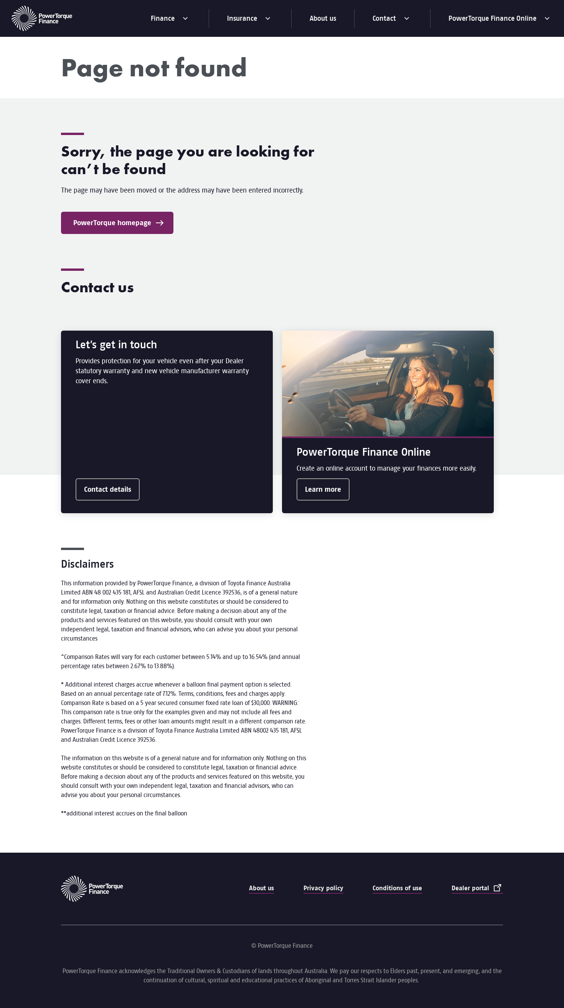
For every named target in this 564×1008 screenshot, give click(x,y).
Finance (171, 21)
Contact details (107, 489)
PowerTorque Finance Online (492, 21)
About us (323, 18)
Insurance (250, 21)
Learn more (323, 489)
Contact (392, 21)
